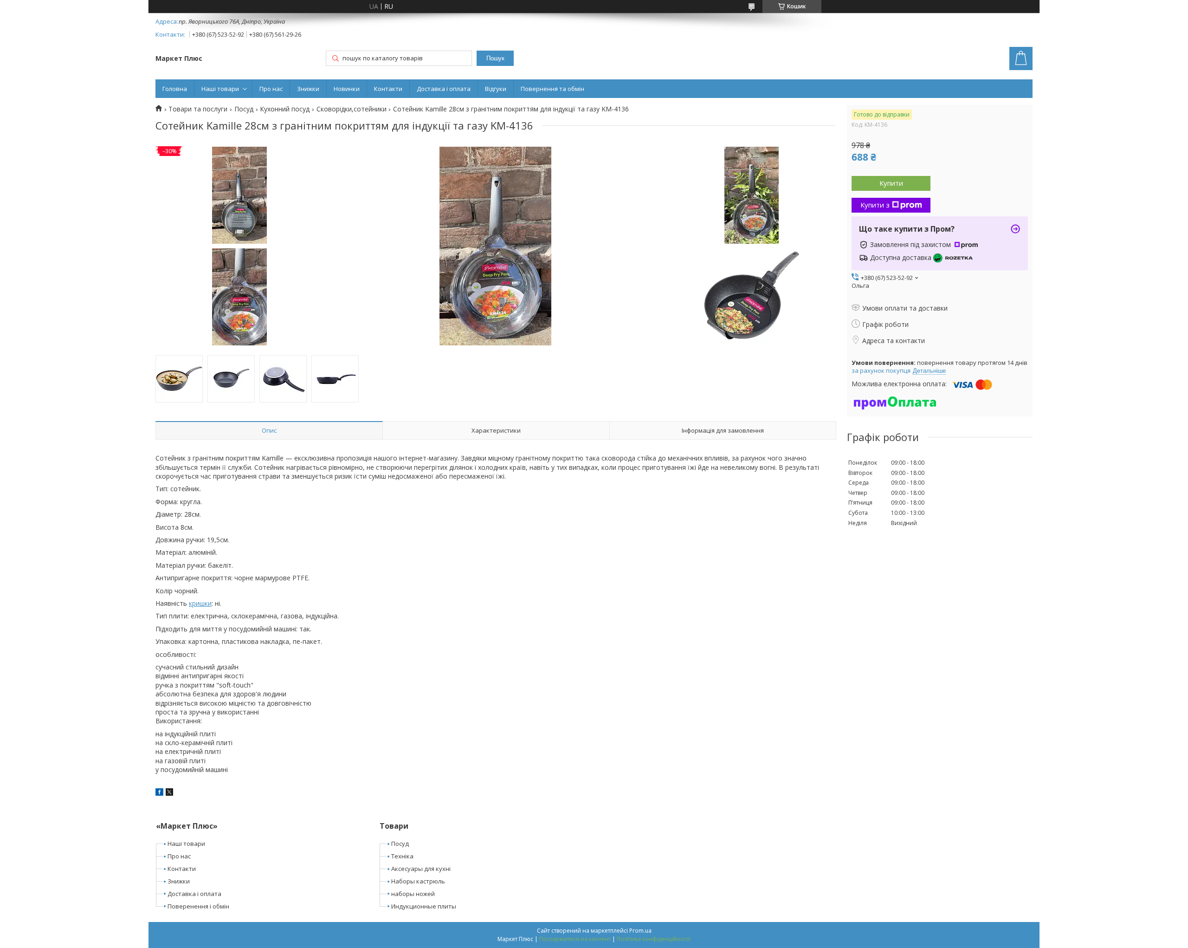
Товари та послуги (197, 109)
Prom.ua (640, 931)
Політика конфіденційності (654, 939)
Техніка (402, 856)
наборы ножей (413, 894)
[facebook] (159, 793)
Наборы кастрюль (418, 881)
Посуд (243, 109)
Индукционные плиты (423, 906)
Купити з (875, 204)
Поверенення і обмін (198, 906)
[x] (169, 793)
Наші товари (220, 88)
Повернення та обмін (552, 88)
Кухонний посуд (285, 109)
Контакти (388, 88)
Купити (891, 183)
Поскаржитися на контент (575, 939)
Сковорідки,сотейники (351, 109)
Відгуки (495, 88)
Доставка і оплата (444, 88)
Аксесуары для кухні (421, 868)
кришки (200, 603)
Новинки (347, 88)
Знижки (308, 88)
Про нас (271, 88)
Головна (174, 88)
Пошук (495, 58)
